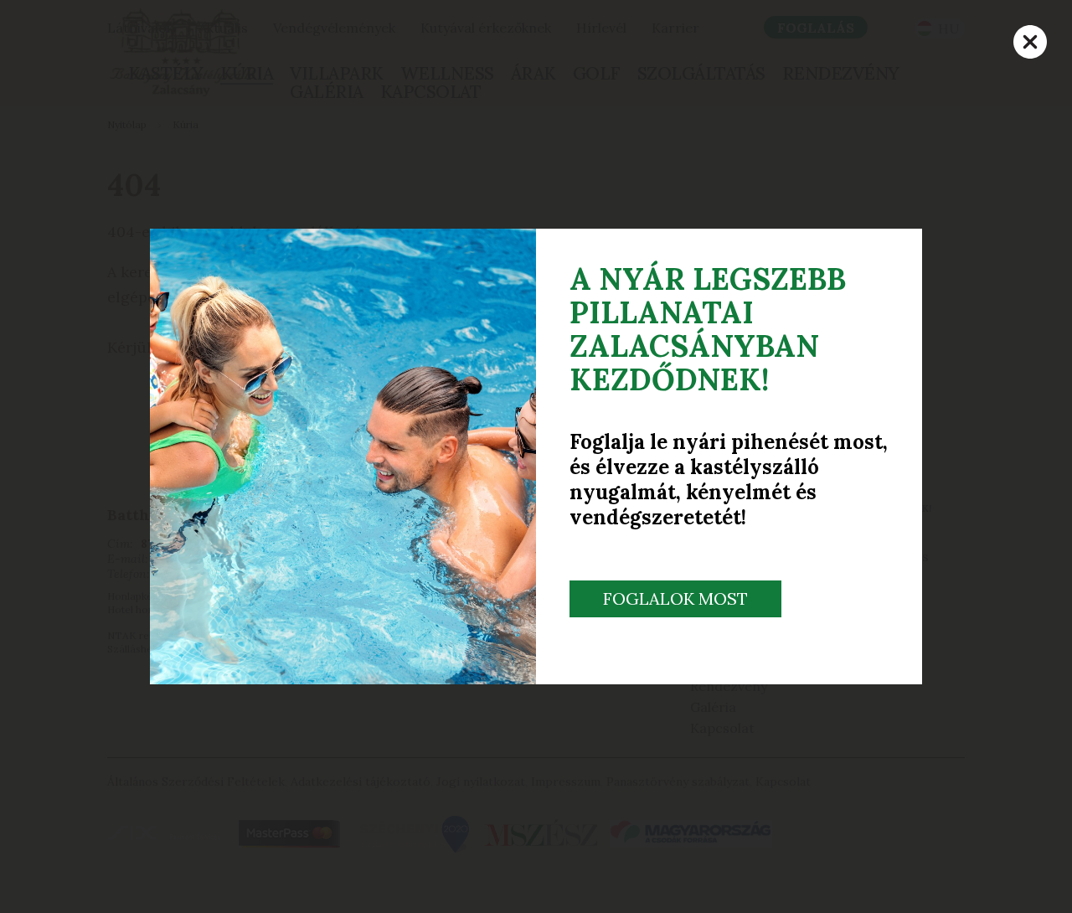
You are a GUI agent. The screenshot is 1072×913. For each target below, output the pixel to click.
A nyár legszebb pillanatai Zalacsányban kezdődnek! (708, 329)
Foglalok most (675, 598)
